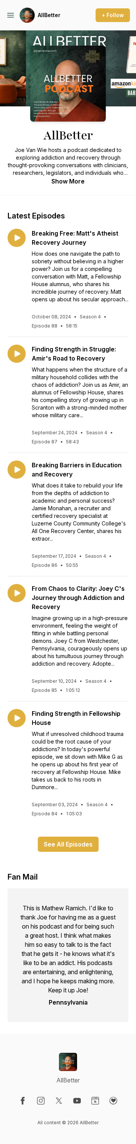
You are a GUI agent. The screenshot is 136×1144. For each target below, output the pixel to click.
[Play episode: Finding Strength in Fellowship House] (17, 718)
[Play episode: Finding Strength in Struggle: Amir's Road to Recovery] (17, 354)
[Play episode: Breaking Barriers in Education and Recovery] (17, 469)
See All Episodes (68, 844)
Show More (68, 181)
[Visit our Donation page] (113, 1100)
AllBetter (49, 15)
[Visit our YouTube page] (77, 1100)
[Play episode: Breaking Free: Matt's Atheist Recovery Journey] (17, 238)
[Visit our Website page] (95, 1100)
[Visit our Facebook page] (22, 1100)
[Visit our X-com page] (59, 1100)
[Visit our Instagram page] (41, 1100)
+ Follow (113, 15)
